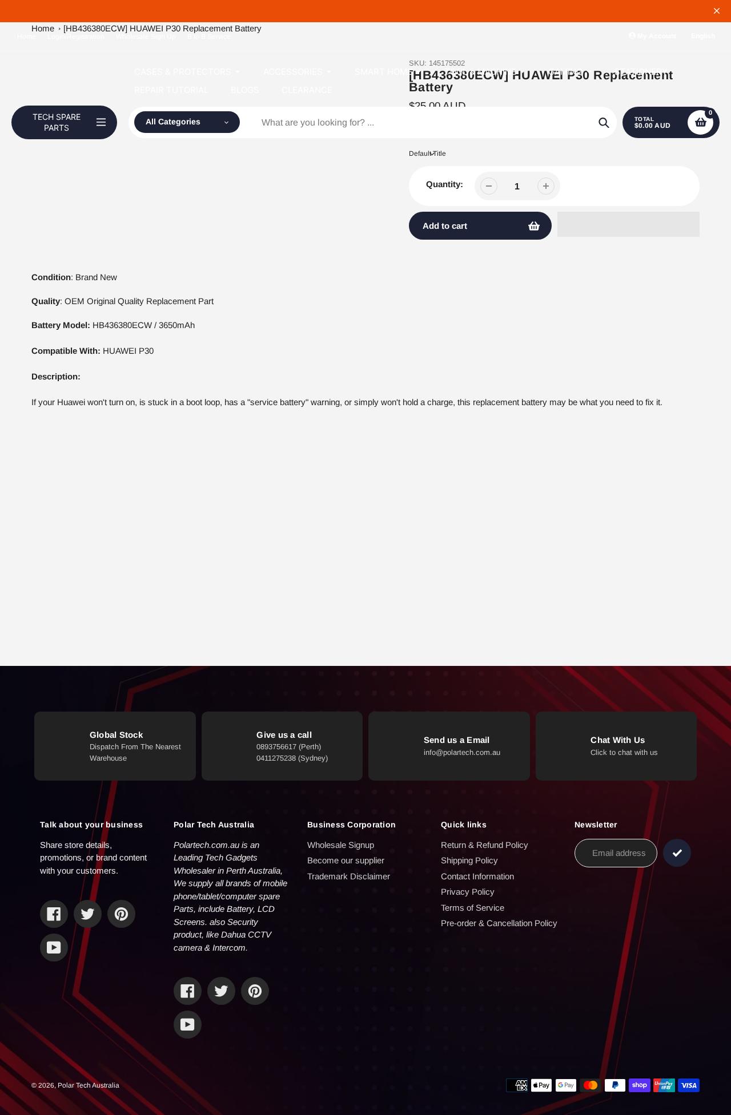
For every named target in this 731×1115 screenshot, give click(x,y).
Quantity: (444, 184)
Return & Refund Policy (484, 845)
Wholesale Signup (340, 845)
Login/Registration (76, 37)
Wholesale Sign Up (146, 37)
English (703, 36)
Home (26, 37)
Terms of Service (472, 907)
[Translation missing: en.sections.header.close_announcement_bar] (716, 11)
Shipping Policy (469, 860)
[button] (628, 224)
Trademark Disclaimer (348, 876)
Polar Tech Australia (88, 1085)
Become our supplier (345, 860)
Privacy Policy (468, 891)
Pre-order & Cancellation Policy (499, 923)
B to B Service (209, 37)
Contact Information (477, 876)
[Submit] (677, 853)
